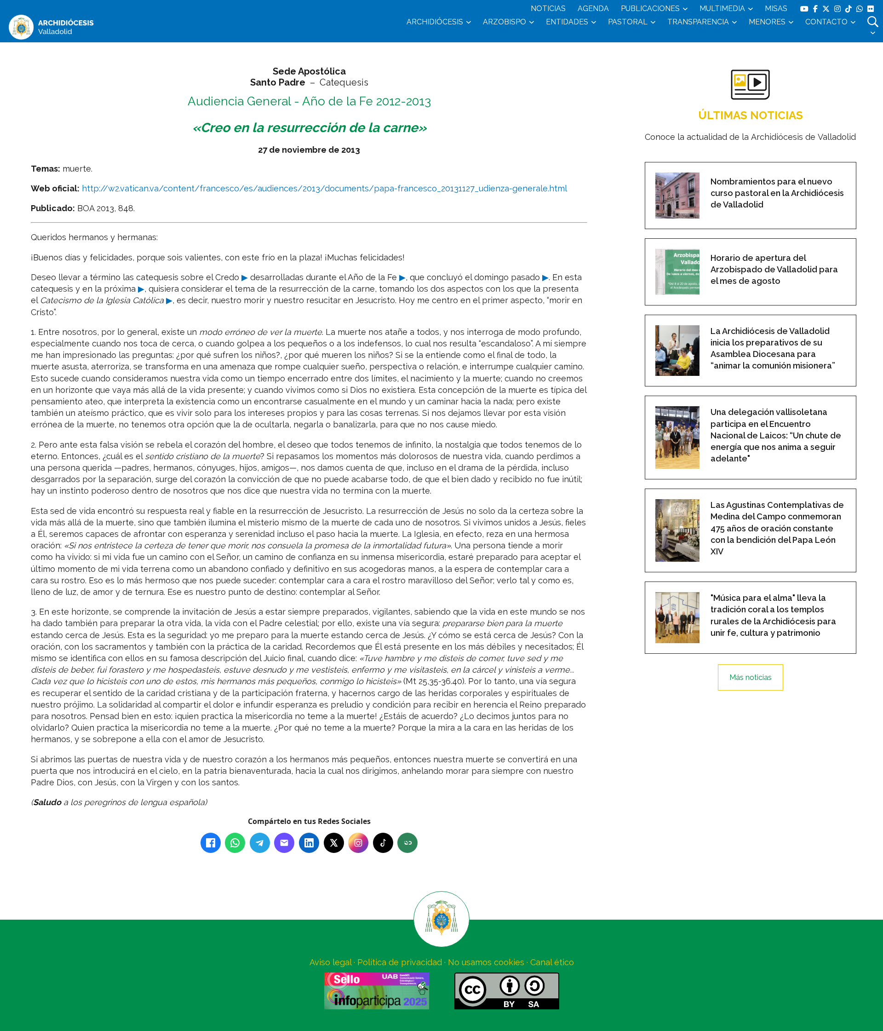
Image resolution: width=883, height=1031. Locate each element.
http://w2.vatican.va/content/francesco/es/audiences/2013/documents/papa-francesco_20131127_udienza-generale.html (324, 188)
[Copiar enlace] (407, 843)
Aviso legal (330, 962)
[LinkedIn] (309, 843)
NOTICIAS (548, 8)
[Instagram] (358, 843)
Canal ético (552, 962)
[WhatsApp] (235, 843)
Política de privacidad (399, 962)
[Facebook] (211, 843)
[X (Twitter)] (334, 843)
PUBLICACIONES (650, 8)
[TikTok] (383, 843)
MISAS (776, 8)
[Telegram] (260, 843)
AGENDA (593, 8)
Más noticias (750, 677)
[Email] (284, 843)
